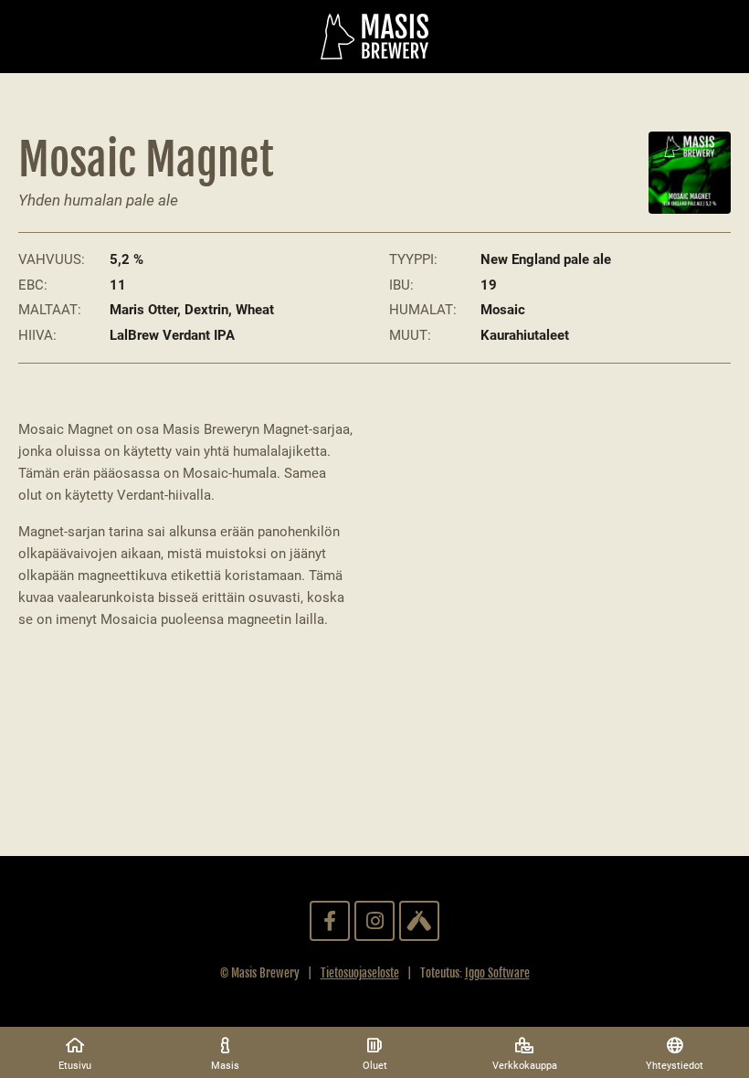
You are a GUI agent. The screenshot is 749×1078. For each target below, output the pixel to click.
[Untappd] (419, 921)
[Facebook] (330, 921)
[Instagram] (374, 921)
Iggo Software (497, 973)
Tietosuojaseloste (360, 973)
